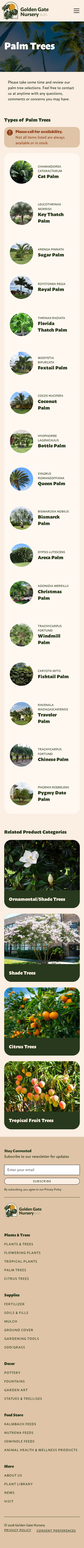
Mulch (10, 1321)
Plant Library (18, 1484)
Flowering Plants (22, 1253)
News (9, 1493)
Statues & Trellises (23, 1399)
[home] (25, 11)
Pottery (12, 1373)
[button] (76, 10)
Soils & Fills (16, 1313)
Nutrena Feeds (19, 1433)
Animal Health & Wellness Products (41, 1450)
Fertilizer (14, 1304)
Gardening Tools (21, 1339)
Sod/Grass (14, 1347)
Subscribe (42, 1181)
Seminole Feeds (19, 1441)
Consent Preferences (56, 1530)
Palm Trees (15, 1270)
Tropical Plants (20, 1261)
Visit (9, 1501)
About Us (13, 1475)
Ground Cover (18, 1330)
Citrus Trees (16, 1279)
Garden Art (16, 1390)
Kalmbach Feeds (20, 1424)
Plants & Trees (18, 1244)
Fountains (14, 1381)
